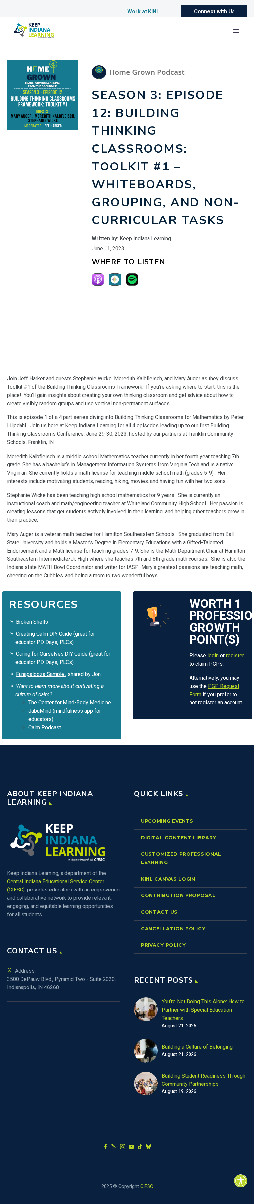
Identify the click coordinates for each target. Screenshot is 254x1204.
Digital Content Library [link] (178, 838)
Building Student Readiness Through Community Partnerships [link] (203, 1080)
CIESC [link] (146, 1186)
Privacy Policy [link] (163, 945)
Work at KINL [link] (143, 11)
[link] (240, 1180)
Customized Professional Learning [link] (181, 858)
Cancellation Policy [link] (173, 929)
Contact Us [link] (159, 912)
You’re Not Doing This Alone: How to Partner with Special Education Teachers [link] (203, 1009)
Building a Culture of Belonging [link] (197, 1047)
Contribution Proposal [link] (178, 895)
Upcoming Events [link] (167, 821)
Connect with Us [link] (214, 11)
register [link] (235, 655)
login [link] (213, 655)
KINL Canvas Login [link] (168, 879)
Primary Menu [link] (236, 31)
